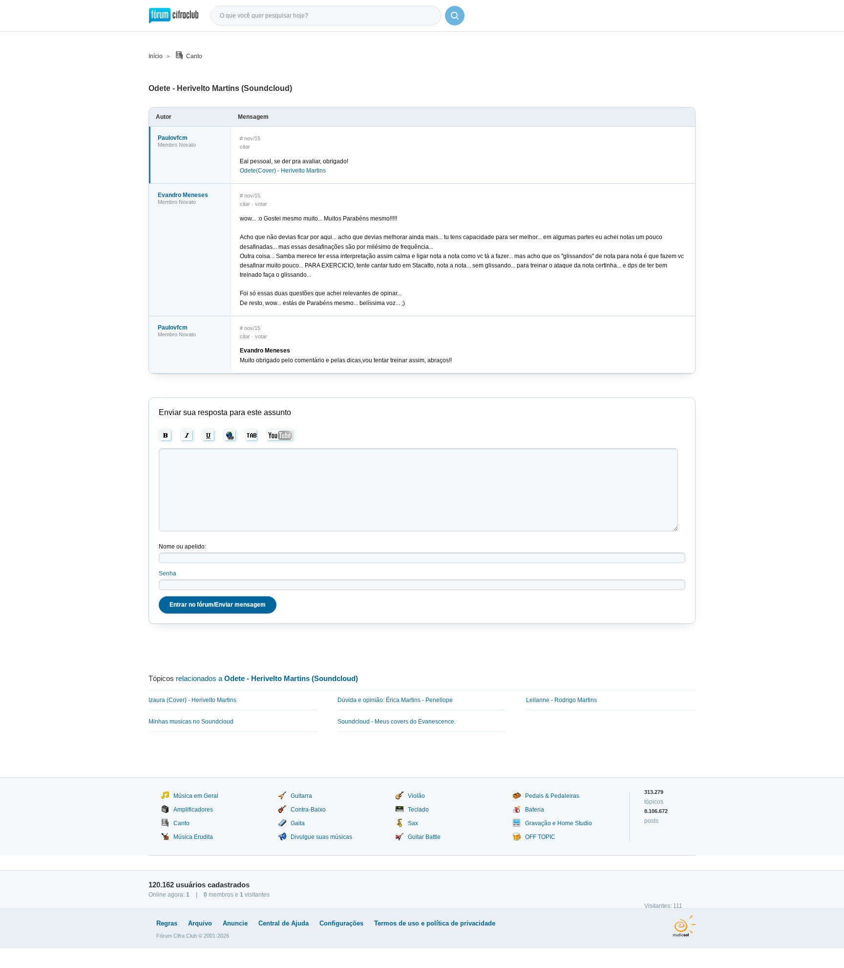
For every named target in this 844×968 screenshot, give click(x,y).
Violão (416, 795)
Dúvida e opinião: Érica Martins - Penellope (395, 700)
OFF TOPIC (540, 837)
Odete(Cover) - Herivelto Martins (283, 170)
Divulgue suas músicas (321, 837)
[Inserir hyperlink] (230, 435)
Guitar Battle (424, 837)
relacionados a (267, 678)
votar (261, 204)
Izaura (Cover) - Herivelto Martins (192, 700)
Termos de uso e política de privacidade (434, 923)
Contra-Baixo (308, 809)
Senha (167, 573)
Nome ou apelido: (182, 546)
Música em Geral (195, 795)
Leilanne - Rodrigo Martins (561, 700)
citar (245, 147)
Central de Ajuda (283, 923)
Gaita (298, 823)
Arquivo (200, 923)
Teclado (418, 809)
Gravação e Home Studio (558, 823)
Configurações (341, 923)
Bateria (534, 809)
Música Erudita (193, 837)
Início (155, 56)
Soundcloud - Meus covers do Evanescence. (397, 721)
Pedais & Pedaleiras (552, 795)
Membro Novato (177, 145)
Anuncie (235, 923)
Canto (194, 56)
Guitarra (301, 795)
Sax (413, 823)
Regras (166, 923)
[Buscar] (454, 15)
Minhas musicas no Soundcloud (190, 721)
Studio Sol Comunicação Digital (684, 926)
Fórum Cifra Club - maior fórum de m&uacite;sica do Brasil (173, 15)
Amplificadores (193, 809)
